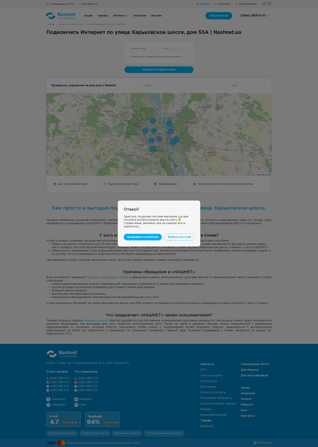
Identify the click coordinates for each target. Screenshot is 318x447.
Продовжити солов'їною (143, 237)
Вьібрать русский (179, 237)
